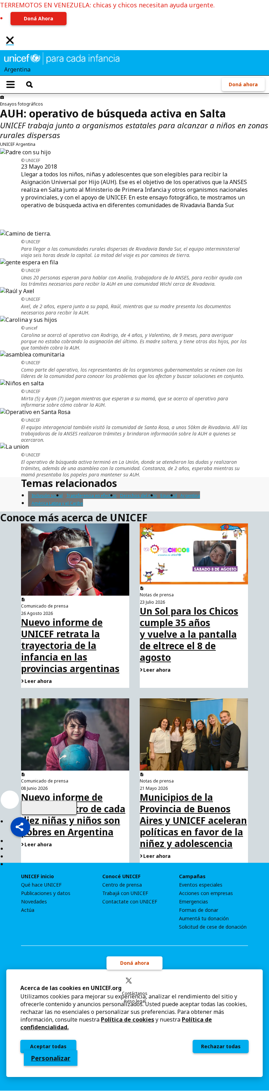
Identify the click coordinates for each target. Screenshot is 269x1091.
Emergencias (193, 902)
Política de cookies (127, 1019)
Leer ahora (38, 681)
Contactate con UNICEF (129, 902)
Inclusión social (47, 496)
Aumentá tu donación (204, 918)
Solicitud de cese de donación (213, 927)
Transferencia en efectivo (91, 496)
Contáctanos (134, 993)
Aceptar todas (48, 1046)
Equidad (168, 496)
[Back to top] (49, 807)
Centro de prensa (122, 885)
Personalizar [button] (50, 1058)
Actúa (27, 910)
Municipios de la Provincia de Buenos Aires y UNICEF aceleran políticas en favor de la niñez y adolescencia (193, 820)
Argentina (190, 496)
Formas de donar (198, 910)
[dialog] (134, 1023)
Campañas (192, 876)
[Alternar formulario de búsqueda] (29, 84)
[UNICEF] (61, 58)
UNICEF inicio (37, 876)
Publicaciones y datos (45, 893)
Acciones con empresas (206, 893)
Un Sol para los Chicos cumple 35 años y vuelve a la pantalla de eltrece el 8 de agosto (189, 634)
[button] (20, 827)
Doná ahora (243, 84)
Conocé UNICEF (121, 876)
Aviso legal (135, 1001)
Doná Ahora (38, 18)
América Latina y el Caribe (57, 503)
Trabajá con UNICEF (125, 893)
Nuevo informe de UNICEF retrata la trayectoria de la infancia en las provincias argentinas (70, 645)
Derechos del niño (138, 496)
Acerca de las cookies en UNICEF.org (71, 988)
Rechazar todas (221, 1046)
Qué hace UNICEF (41, 885)
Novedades (34, 902)
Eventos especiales (200, 885)
